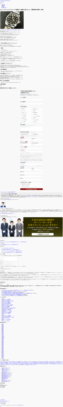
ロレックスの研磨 (24, 361)
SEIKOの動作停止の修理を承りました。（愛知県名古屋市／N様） (10, 249)
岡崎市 (3, 318)
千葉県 (3, 326)
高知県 (3, 338)
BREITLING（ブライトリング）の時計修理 (7, 304)
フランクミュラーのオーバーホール (57, 362)
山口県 (3, 357)
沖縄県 (3, 347)
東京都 (3, 354)
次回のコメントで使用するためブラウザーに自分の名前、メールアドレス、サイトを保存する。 (13, 266)
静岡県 (3, 352)
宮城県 (3, 341)
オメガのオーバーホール (52, 361)
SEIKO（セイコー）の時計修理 (6, 301)
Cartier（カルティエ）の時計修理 (6, 302)
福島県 (3, 329)
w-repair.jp (3, 387)
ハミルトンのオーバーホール (6, 364)
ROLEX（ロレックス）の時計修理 (6, 299)
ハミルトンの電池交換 (21, 364)
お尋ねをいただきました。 (5, 367)
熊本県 (3, 339)
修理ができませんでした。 (5, 372)
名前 (1, 262)
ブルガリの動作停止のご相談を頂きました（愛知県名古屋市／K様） (11, 292)
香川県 (3, 336)
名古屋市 (3, 298)
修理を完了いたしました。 (5, 374)
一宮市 (3, 314)
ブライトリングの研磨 (40, 362)
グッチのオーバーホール (32, 364)
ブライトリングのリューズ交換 (48, 362)
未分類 (3, 379)
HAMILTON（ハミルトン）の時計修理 (7, 305)
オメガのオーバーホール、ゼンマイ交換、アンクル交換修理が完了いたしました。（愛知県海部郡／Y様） (16, 290)
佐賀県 (3, 349)
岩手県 (3, 335)
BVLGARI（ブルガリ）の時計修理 (6, 303)
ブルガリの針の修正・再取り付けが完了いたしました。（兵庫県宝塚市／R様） (12, 291)
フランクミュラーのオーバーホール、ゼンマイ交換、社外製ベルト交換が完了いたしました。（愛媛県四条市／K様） (17, 293)
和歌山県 (3, 356)
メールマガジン (4, 371)
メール (1, 263)
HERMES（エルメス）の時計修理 (6, 309)
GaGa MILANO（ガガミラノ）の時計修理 (7, 308)
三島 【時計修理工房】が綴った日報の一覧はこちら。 (7, 213)
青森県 (3, 325)
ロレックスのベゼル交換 (38, 361)
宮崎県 (3, 342)
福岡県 (3, 328)
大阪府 (3, 348)
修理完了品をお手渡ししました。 (6, 375)
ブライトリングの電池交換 (33, 362)
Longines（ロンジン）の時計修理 (6, 316)
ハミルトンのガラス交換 (14, 364)
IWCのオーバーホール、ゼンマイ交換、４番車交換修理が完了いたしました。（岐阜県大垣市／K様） (13, 241)
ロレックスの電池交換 (18, 361)
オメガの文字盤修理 (5, 362)
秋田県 (3, 324)
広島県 (3, 331)
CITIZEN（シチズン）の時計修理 (6, 313)
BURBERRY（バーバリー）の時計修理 (7, 311)
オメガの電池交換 (58, 361)
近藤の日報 (3, 4)
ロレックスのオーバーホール (4, 361)
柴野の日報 (3, 5)
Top (0, 406)
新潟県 (3, 345)
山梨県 (3, 358)
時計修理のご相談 (4, 7)
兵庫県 (3, 333)
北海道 (3, 332)
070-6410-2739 (3, 0)
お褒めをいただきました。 (5, 369)
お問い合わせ (8, 0)
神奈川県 (3, 337)
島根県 (3, 351)
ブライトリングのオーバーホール (25, 362)
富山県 (3, 355)
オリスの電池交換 (17, 362)
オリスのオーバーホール (11, 362)
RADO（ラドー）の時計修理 (5, 306)
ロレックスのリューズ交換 (30, 361)
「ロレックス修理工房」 (34, 195)
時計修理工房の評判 (4, 378)
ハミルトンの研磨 (26, 364)
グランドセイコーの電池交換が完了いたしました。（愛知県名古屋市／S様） (12, 252)
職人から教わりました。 (5, 380)
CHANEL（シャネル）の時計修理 (6, 319)
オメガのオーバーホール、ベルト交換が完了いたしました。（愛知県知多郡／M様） (13, 295)
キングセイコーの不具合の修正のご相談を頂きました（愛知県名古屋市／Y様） (12, 294)
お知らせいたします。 (5, 368)
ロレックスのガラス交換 (11, 361)
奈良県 (3, 344)
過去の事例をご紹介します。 (5, 381)
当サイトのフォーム (27, 196)
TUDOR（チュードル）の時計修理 (6, 315)
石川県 (3, 334)
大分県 (3, 346)
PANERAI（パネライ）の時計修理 (6, 312)
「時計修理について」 (9, 199)
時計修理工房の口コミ (5, 377)
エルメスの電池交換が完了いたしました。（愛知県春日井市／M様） (9, 244)
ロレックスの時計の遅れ (45, 361)
